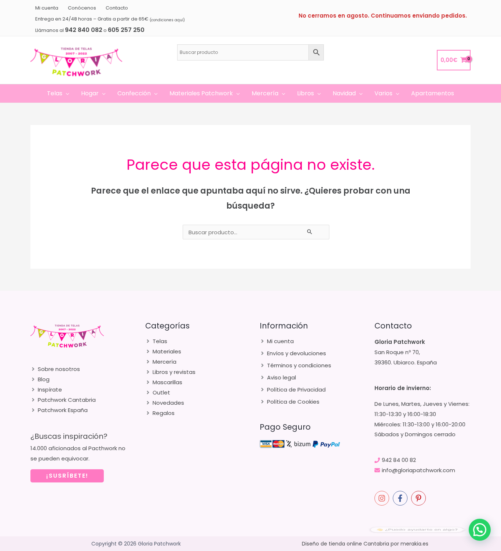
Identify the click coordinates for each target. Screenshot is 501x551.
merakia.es (414, 543)
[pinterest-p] (419, 498)
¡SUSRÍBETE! (67, 475)
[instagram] (382, 498)
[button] (65, 93)
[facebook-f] (401, 498)
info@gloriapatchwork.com (418, 470)
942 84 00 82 (399, 460)
